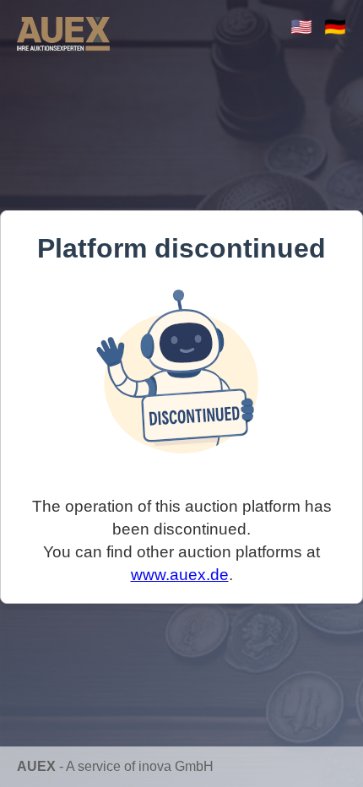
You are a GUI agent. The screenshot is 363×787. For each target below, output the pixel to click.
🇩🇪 (335, 26)
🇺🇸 (301, 26)
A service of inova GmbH (140, 766)
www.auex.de (180, 574)
